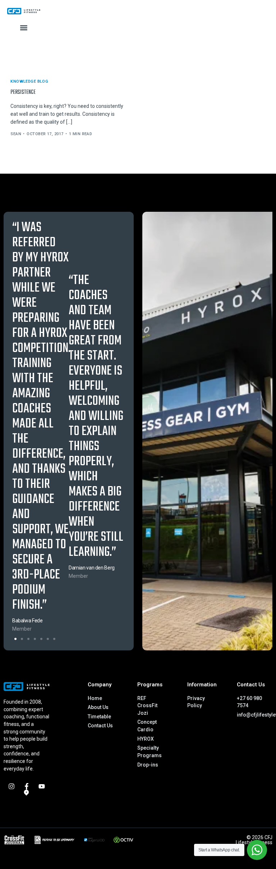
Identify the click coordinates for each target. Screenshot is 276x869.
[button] (23, 28)
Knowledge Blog (29, 81)
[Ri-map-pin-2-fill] (26, 793)
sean (15, 134)
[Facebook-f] (26, 786)
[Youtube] (41, 786)
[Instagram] (11, 786)
